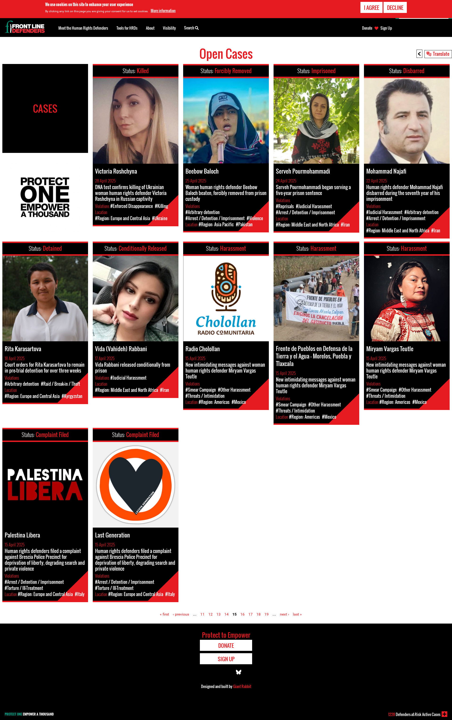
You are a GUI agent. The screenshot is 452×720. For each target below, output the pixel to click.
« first (164, 614)
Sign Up (386, 28)
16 (242, 614)
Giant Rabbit (242, 686)
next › (284, 614)
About (150, 28)
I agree (371, 7)
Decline (395, 7)
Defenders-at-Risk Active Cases (414, 714)
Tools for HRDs (127, 28)
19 (266, 614)
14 (226, 614)
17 (250, 614)
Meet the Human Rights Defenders (83, 28)
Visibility (169, 28)
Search (189, 28)
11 (202, 614)
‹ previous (181, 614)
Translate (441, 53)
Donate (367, 28)
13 (218, 614)
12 (210, 614)
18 (258, 614)
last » (297, 614)
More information (163, 10)
